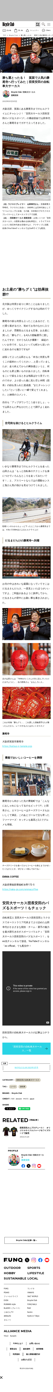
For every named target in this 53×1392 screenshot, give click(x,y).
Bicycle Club (13, 35)
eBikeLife (7, 1316)
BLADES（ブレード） (12, 1308)
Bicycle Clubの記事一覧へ (26, 1240)
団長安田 (25, 1160)
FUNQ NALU (32, 1304)
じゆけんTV (8, 1312)
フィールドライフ (11, 1296)
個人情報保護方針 (33, 1354)
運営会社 (13, 1349)
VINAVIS (30, 1293)
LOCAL (32, 1278)
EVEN (6, 1300)
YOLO (6, 1336)
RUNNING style (10, 1304)
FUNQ (6, 1289)
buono (29, 1312)
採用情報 (39, 1349)
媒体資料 (26, 1349)
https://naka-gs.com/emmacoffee (20, 889)
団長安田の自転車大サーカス (27, 1080)
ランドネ (30, 1289)
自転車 (22, 1087)
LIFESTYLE (35, 1273)
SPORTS (33, 1268)
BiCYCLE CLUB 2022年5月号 (26, 1067)
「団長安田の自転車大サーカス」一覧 (26, 1048)
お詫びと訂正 (26, 1360)
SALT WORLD (32, 1296)
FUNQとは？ (18, 1343)
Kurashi (13, 1336)
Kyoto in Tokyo (33, 1316)
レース (13, 1087)
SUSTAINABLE (15, 1278)
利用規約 (16, 1354)
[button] (1, 1377)
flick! (29, 1308)
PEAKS (6, 1293)
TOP (4, 35)
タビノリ (7, 1320)
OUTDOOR (12, 1268)
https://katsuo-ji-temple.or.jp (17, 746)
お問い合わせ (34, 1343)
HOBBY (9, 1273)
